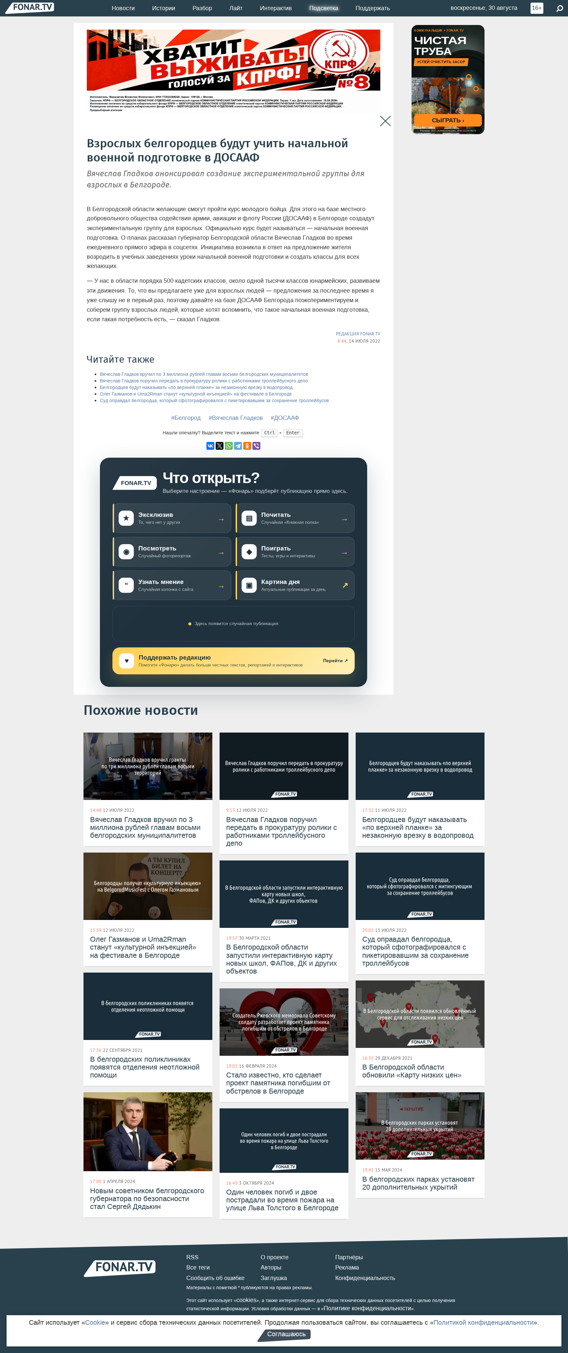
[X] (220, 446)
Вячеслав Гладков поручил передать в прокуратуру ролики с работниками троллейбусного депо (204, 381)
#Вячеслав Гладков (236, 418)
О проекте (275, 1257)
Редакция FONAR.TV (358, 334)
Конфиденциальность (365, 1278)
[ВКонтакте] (210, 446)
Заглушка (274, 1278)
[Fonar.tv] (29, 8)
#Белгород (186, 418)
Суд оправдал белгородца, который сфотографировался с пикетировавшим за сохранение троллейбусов (214, 401)
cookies (246, 1300)
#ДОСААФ (285, 418)
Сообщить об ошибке (215, 1278)
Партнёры (349, 1257)
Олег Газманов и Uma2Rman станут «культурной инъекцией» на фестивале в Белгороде (196, 394)
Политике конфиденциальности (367, 1308)
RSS (192, 1257)
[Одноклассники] (247, 446)
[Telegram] (238, 446)
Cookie (95, 1322)
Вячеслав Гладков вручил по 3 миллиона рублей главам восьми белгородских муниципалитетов (204, 374)
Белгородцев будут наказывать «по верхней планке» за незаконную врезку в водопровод (196, 387)
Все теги (198, 1267)
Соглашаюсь (286, 1334)
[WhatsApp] (229, 446)
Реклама (347, 1267)
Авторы (271, 1267)
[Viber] (256, 446)
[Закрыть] (385, 121)
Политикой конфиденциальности (483, 1322)
